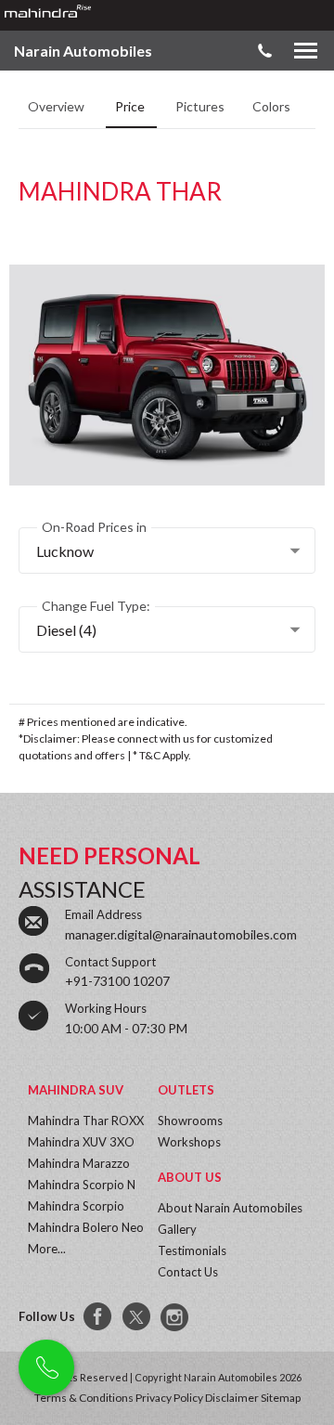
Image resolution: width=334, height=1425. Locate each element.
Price (131, 106)
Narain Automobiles (83, 50)
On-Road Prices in (94, 527)
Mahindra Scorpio (76, 1205)
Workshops (189, 1141)
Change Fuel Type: (96, 606)
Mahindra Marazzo (79, 1163)
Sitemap (281, 1398)
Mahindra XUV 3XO (81, 1141)
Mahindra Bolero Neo (86, 1227)
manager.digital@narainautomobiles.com (181, 934)
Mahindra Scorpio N (81, 1184)
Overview (57, 106)
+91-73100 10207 (117, 981)
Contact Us (188, 1271)
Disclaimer (232, 1398)
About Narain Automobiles (230, 1207)
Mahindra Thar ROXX (86, 1120)
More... (47, 1248)
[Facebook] (98, 1317)
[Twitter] (137, 1317)
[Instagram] (176, 1317)
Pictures (200, 106)
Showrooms (190, 1120)
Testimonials (192, 1250)
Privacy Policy (169, 1398)
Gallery (177, 1229)
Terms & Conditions (84, 1398)
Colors (272, 106)
